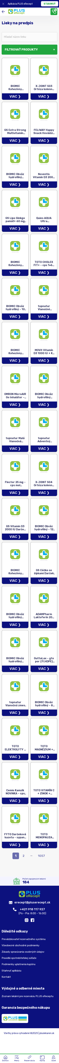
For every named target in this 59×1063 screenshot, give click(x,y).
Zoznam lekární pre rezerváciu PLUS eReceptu (27, 996)
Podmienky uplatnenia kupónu (18, 964)
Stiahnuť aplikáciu (11, 970)
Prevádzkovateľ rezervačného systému (24, 939)
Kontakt (6, 976)
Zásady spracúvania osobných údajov (23, 951)
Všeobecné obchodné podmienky (20, 945)
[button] (16, 1058)
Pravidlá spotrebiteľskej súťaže (19, 958)
